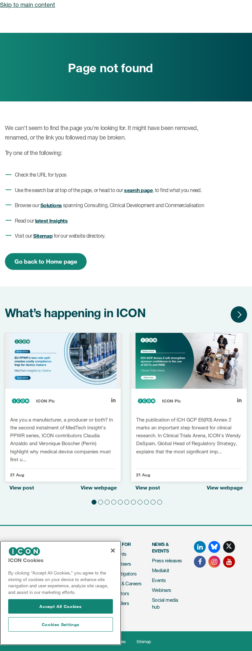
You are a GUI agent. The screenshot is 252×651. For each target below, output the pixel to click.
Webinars (161, 590)
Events (159, 580)
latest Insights (51, 220)
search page (138, 190)
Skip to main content (27, 4)
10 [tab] (152, 501)
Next (239, 314)
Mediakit (160, 570)
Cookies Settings (61, 624)
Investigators (123, 574)
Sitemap (42, 235)
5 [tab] (119, 501)
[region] (60, 593)
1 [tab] (93, 501)
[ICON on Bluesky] (214, 547)
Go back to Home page (45, 261)
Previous (219, 314)
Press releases (167, 560)
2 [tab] (99, 501)
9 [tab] (145, 501)
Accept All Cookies (60, 606)
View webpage (99, 488)
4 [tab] (113, 501)
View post (22, 488)
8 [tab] (139, 501)
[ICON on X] (229, 547)
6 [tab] (126, 501)
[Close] (113, 550)
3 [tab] (106, 501)
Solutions (51, 205)
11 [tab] (159, 501)
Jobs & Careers (125, 583)
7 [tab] (132, 501)
